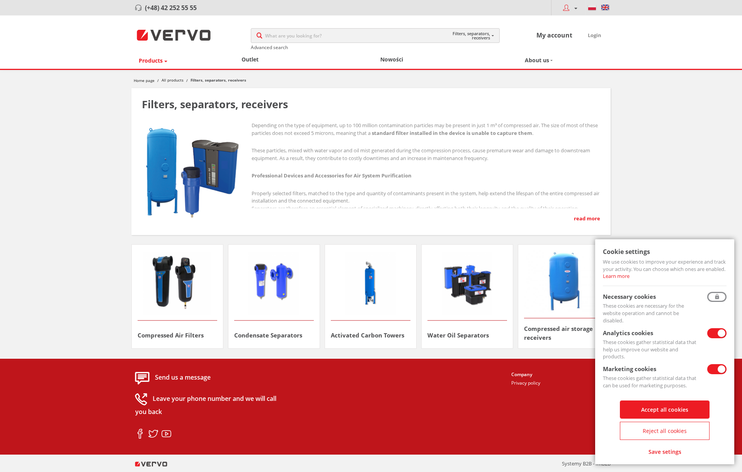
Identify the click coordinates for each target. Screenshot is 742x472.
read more (587, 218)
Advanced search (269, 47)
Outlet (250, 59)
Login (594, 35)
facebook (140, 434)
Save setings (664, 451)
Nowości (391, 59)
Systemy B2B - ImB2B (586, 463)
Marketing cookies (629, 369)
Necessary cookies (629, 296)
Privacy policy (525, 383)
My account (554, 35)
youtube (166, 434)
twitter (153, 434)
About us (537, 60)
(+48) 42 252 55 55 (171, 7)
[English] (605, 7)
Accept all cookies (664, 409)
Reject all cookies (665, 431)
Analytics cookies (628, 333)
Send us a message (183, 377)
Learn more (616, 276)
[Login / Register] (568, 7)
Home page (144, 80)
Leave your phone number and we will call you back (205, 405)
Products (151, 60)
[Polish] (592, 7)
